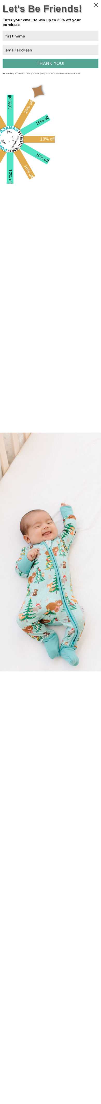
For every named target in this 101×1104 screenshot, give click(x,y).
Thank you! (50, 63)
